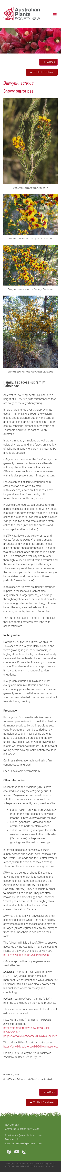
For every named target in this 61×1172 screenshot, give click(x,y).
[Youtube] (16, 1152)
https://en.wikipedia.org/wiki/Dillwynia (26, 954)
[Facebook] (9, 1152)
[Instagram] (24, 1152)
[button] (55, 14)
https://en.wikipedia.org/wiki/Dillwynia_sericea (30, 1046)
